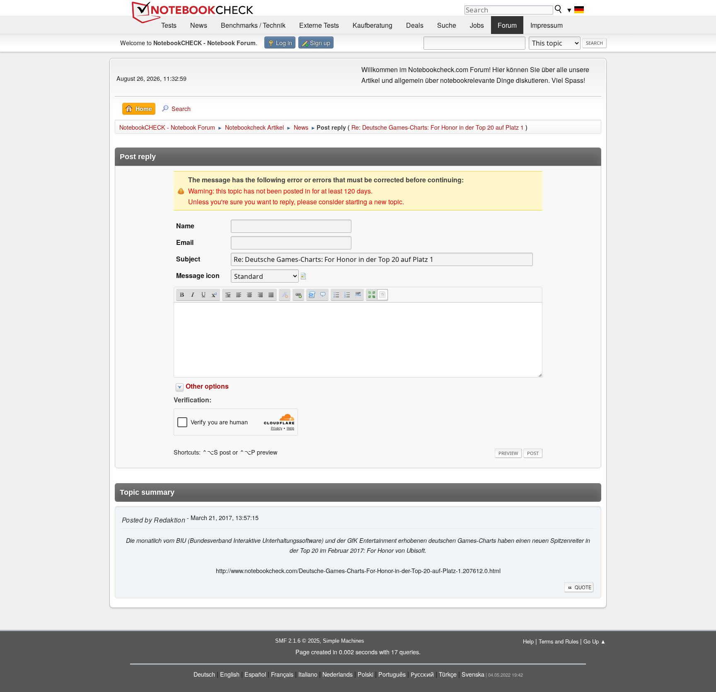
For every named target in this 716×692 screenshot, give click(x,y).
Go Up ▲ (594, 641)
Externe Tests (319, 25)
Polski (365, 674)
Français (282, 674)
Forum (507, 25)
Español (255, 674)
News (198, 25)
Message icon (198, 275)
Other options (207, 386)
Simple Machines (343, 641)
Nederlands (337, 674)
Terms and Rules (558, 641)
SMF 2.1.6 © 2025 (297, 641)
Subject (188, 259)
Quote (583, 587)
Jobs (477, 25)
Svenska (473, 674)
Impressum (546, 25)
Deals (414, 25)
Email (185, 242)
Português (392, 674)
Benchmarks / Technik (253, 25)
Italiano (307, 674)
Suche (446, 25)
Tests (169, 25)
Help (528, 641)
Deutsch (204, 674)
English (229, 674)
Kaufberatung (372, 25)
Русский (422, 674)
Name (185, 225)
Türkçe (448, 674)
